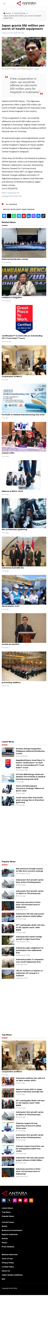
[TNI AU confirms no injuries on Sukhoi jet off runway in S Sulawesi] (8, 974)
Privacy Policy (8, 1263)
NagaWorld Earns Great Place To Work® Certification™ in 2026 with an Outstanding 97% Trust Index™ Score (22, 335)
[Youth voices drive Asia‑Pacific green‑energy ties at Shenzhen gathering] (24, 513)
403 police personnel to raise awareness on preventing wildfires (22, 681)
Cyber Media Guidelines (12, 1275)
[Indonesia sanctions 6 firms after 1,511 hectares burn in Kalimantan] (8, 906)
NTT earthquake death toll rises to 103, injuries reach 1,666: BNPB (30, 927)
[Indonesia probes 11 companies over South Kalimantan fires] (8, 963)
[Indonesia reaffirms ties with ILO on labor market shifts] (24, 436)
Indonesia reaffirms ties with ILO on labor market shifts (21, 451)
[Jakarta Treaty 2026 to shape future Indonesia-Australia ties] (24, 551)
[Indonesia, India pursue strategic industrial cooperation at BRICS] (24, 360)
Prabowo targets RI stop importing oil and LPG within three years (28, 1125)
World (4, 1226)
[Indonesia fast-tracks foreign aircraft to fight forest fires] (8, 940)
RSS (3, 1279)
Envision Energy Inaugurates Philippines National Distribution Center (20, 258)
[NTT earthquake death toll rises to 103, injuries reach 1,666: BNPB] (8, 928)
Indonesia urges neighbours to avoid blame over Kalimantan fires (29, 950)
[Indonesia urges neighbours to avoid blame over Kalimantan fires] (8, 951)
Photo (4, 1243)
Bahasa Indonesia (9, 1254)
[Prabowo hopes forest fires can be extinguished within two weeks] (8, 1149)
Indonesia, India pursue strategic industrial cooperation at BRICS (22, 375)
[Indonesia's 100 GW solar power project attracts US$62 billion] (8, 917)
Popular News (8, 862)
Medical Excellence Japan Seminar (18, 209)
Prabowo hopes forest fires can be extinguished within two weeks (30, 1148)
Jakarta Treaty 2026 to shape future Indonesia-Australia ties (19, 566)
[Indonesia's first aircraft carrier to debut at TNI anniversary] (8, 894)
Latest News (8, 742)
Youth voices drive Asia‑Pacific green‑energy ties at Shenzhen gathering (22, 528)
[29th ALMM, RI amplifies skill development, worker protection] (24, 628)
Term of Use (7, 1259)
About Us (6, 1271)
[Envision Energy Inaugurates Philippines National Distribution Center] (24, 243)
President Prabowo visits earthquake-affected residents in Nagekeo (24, 296)
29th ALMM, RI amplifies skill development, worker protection (22, 643)
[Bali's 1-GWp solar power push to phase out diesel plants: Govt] (24, 590)
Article (5, 1238)
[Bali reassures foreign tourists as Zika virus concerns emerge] (8, 872)
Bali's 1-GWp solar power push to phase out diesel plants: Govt (22, 604)
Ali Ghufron (11, 204)
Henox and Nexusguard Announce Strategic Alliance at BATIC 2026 (22, 490)
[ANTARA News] (26, 3)
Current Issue (19, 13)
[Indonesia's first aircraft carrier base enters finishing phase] (8, 883)
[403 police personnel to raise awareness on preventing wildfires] (24, 666)
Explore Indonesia (10, 1234)
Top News (7, 1035)
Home (8, 13)
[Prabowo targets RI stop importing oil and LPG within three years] (8, 1127)
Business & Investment (12, 1230)
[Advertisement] (24, 714)
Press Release (8, 1247)
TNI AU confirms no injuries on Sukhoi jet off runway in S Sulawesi (29, 973)
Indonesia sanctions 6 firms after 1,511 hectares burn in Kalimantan (28, 904)
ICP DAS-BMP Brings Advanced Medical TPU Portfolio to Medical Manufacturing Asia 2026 (23, 413)
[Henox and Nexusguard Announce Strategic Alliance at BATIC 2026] (24, 475)
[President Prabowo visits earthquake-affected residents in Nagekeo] (24, 281)
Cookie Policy (8, 1267)
